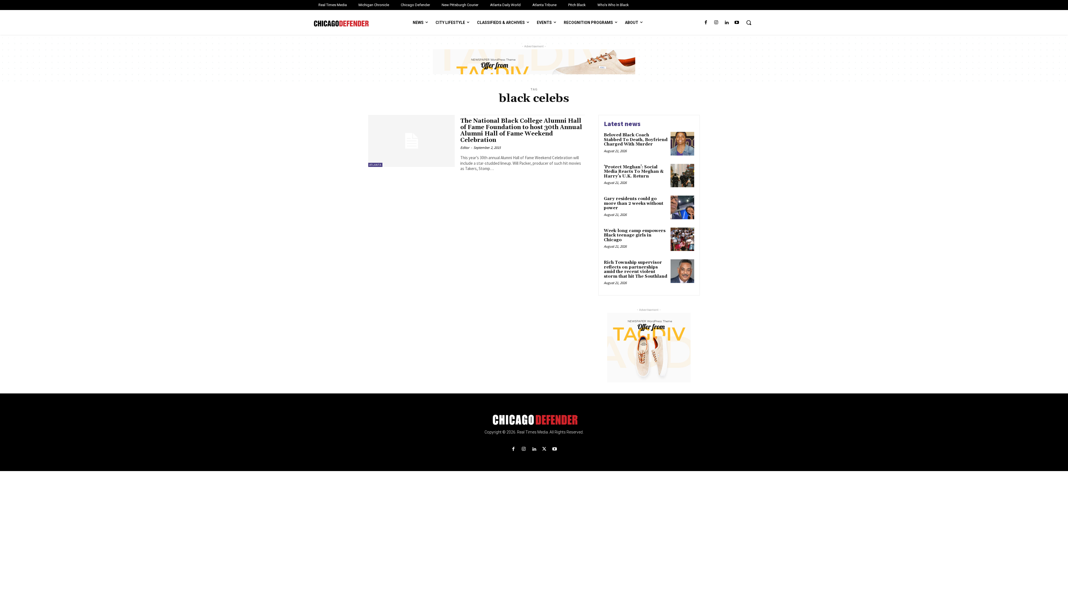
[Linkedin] (726, 22)
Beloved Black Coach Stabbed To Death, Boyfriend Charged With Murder (636, 139)
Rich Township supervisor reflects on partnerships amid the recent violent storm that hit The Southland (635, 269)
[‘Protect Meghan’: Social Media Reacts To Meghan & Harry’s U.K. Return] (682, 176)
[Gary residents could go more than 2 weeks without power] (682, 207)
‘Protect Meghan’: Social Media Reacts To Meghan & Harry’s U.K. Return (634, 171)
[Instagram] (716, 22)
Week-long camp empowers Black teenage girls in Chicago (635, 235)
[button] (748, 22)
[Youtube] (737, 22)
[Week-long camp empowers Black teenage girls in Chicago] (682, 239)
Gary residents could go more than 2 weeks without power (633, 203)
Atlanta (375, 165)
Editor (464, 147)
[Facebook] (705, 22)
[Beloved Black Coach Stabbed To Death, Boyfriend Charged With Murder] (682, 144)
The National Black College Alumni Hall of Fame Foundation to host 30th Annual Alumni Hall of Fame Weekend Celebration (521, 130)
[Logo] (534, 420)
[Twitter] (544, 449)
